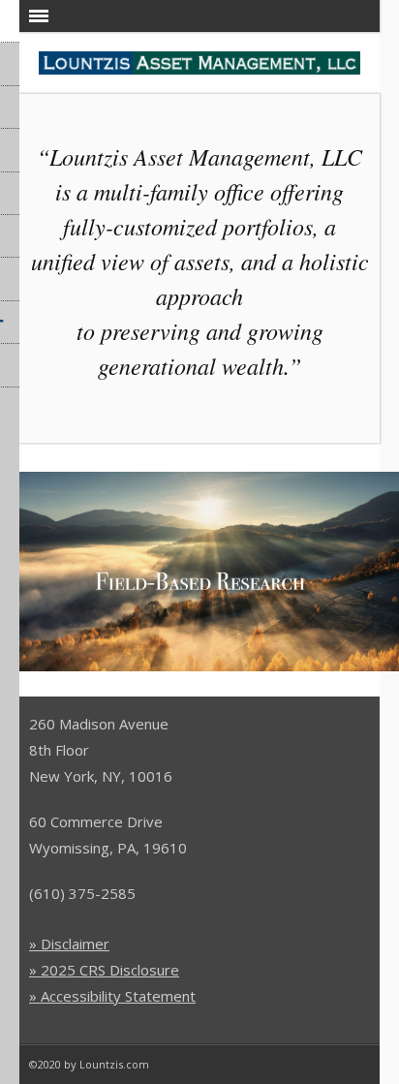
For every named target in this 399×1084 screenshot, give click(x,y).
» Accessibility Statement (112, 996)
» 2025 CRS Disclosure (104, 969)
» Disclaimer (69, 943)
